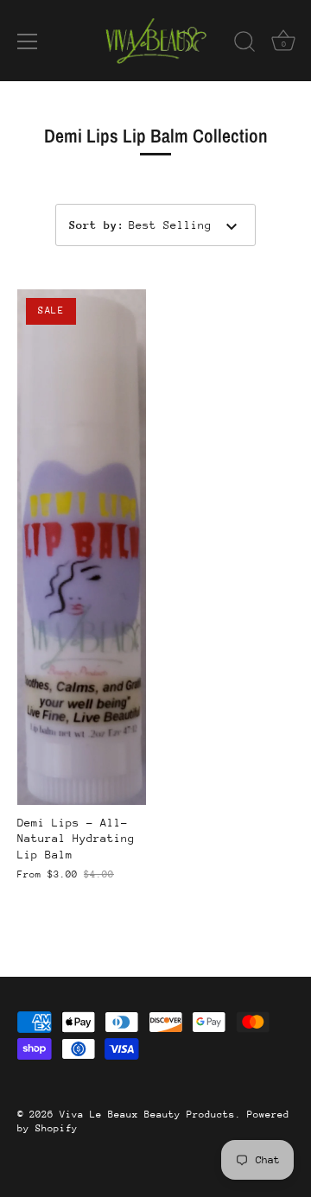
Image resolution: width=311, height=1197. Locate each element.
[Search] (244, 44)
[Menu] (28, 41)
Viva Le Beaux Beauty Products (147, 1114)
